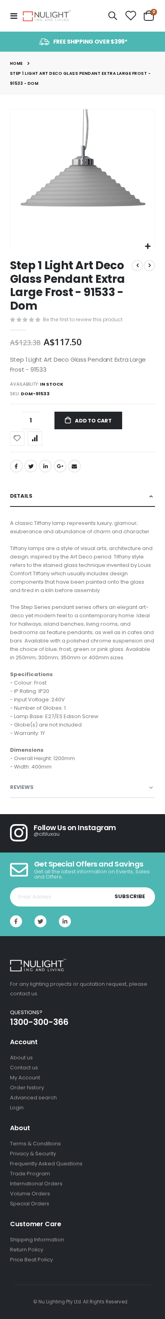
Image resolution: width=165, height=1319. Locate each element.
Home (16, 63)
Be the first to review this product (83, 319)
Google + (60, 466)
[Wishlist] (130, 16)
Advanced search (33, 1097)
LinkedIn (45, 466)
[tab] (82, 496)
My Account (25, 1077)
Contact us (24, 1067)
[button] (148, 247)
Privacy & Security (33, 1153)
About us (21, 1057)
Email (74, 466)
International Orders (36, 1183)
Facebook (16, 466)
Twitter (30, 466)
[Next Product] (149, 265)
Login (17, 1107)
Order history (27, 1087)
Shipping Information (37, 1239)
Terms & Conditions (35, 1143)
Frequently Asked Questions (46, 1163)
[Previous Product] (137, 265)
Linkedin (65, 921)
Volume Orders (30, 1193)
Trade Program (30, 1173)
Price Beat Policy (31, 1259)
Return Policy (26, 1249)
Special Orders (29, 1203)
